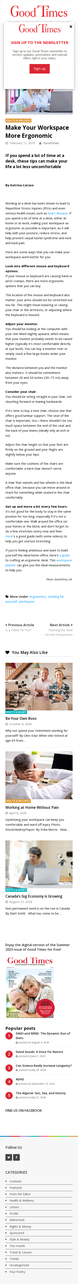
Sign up (40, 68)
